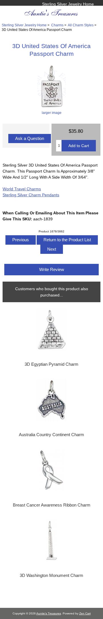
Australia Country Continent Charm (51, 434)
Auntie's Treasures (48, 613)
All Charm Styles (81, 25)
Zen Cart (85, 613)
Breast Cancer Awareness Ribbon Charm (51, 505)
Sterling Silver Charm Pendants (31, 195)
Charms (57, 25)
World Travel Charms (22, 189)
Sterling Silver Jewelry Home (68, 4)
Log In (88, 10)
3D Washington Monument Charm (51, 575)
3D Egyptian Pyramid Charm (51, 364)
